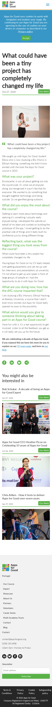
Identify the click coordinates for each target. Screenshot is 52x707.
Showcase (8, 593)
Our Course (8, 583)
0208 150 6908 (9, 643)
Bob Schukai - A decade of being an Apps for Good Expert (26, 390)
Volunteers (8, 608)
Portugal (6, 575)
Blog (5, 627)
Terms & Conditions (7, 691)
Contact (7, 622)
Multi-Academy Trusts (13, 617)
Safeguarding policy (45, 691)
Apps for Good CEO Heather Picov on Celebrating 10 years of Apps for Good (24, 443)
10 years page (24, 346)
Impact (6, 588)
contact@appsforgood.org (14, 639)
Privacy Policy (20, 691)
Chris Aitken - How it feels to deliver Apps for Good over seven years (23, 496)
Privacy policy (25, 31)
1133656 (35, 703)
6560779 (44, 700)
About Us (7, 598)
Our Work (44, 91)
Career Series (9, 612)
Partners (7, 603)
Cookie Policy (31, 691)
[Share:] (12, 363)
